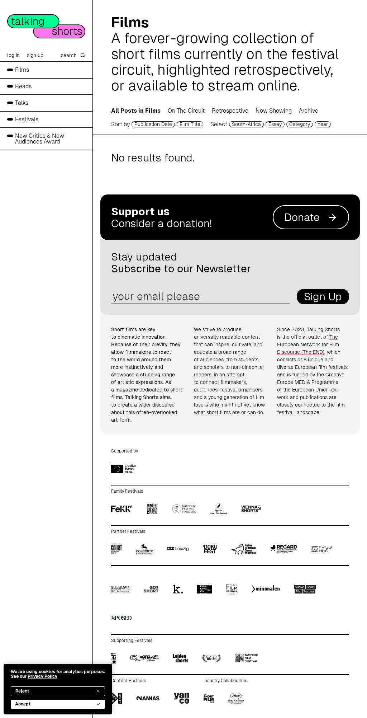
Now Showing (274, 110)
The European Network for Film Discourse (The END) (308, 344)
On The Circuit (186, 110)
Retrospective (230, 110)
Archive (308, 110)
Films (22, 69)
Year (323, 124)
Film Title (190, 124)
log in (13, 55)
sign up (35, 55)
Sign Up (323, 296)
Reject (22, 691)
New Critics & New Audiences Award (39, 138)
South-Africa (246, 124)
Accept (22, 704)
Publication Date (153, 124)
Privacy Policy (42, 676)
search (69, 55)
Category (299, 124)
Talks (21, 102)
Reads (23, 86)
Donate (302, 217)
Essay (275, 124)
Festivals (26, 119)
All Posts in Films (136, 110)
